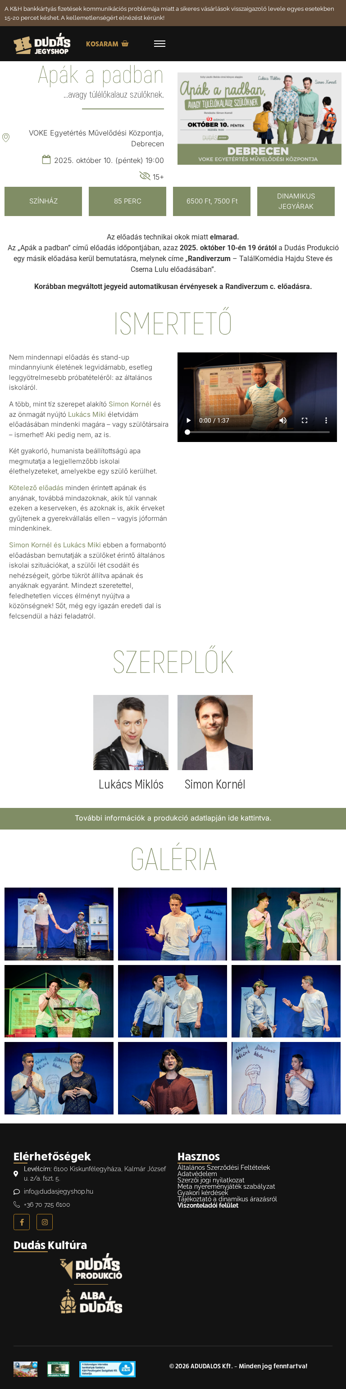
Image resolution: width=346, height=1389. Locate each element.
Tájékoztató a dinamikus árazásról (227, 1199)
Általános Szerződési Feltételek (224, 1167)
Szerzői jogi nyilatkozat (211, 1180)
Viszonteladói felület (208, 1205)
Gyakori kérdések (203, 1192)
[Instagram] (44, 1222)
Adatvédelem (197, 1173)
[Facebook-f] (22, 1222)
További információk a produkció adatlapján (150, 817)
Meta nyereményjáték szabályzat (226, 1186)
